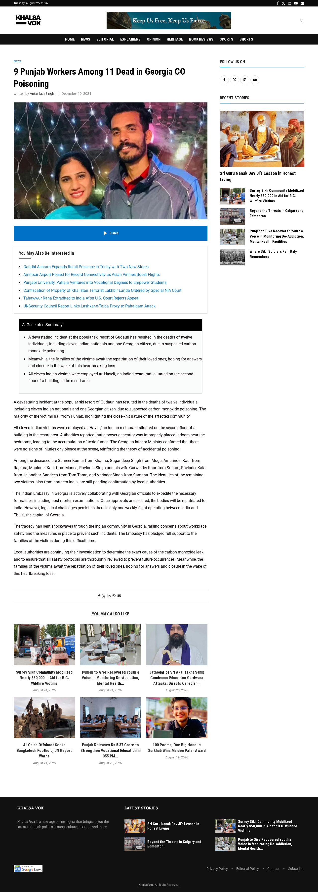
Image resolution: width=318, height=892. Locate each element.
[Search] (301, 21)
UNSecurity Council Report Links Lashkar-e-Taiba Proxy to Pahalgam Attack (89, 306)
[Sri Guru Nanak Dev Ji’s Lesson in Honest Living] (262, 139)
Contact (273, 869)
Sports (226, 39)
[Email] (302, 3)
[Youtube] (296, 3)
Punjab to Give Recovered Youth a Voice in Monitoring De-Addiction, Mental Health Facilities (277, 236)
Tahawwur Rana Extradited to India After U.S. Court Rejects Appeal (81, 298)
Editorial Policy (247, 869)
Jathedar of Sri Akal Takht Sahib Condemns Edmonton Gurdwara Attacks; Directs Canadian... (176, 678)
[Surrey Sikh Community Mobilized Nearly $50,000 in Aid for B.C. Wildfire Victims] (44, 644)
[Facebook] (278, 3)
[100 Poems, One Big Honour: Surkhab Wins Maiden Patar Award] (176, 717)
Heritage (175, 39)
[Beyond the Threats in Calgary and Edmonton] (232, 216)
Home (70, 39)
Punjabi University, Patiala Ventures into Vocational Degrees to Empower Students (94, 282)
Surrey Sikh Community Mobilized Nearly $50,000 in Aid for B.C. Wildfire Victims (44, 678)
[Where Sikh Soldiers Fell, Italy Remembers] (232, 257)
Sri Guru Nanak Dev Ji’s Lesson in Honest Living (258, 176)
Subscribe (295, 869)
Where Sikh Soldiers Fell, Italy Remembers (273, 254)
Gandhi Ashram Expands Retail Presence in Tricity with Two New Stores (86, 266)
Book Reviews (201, 39)
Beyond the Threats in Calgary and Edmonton (277, 213)
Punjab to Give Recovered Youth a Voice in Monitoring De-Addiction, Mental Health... (110, 678)
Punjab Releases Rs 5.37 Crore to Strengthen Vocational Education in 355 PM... (110, 750)
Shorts (246, 39)
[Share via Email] (119, 596)
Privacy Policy (217, 869)
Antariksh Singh (42, 94)
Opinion (153, 39)
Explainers (130, 39)
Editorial (105, 39)
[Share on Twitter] (104, 596)
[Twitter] (283, 3)
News (85, 39)
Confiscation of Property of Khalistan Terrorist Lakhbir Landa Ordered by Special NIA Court (102, 290)
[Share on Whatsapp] (114, 596)
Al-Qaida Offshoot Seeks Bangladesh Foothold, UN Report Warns (44, 750)
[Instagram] (289, 3)
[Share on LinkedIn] (109, 596)
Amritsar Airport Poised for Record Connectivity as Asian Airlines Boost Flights (91, 274)
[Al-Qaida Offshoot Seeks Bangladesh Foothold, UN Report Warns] (44, 717)
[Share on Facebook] (99, 596)
